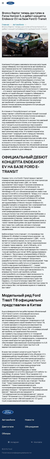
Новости (29, 420)
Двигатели (8, 427)
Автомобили (18, 25)
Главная (5, 25)
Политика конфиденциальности (16, 453)
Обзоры (6, 433)
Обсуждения (31, 427)
